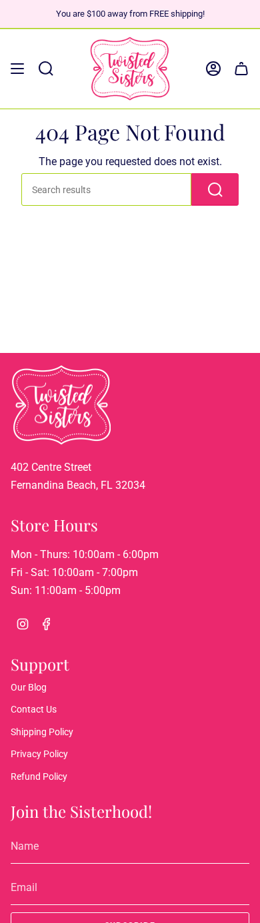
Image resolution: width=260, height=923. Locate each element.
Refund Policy (39, 776)
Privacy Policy (39, 754)
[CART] (241, 69)
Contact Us (34, 709)
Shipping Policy (42, 732)
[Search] (215, 189)
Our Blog (29, 687)
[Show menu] (17, 69)
